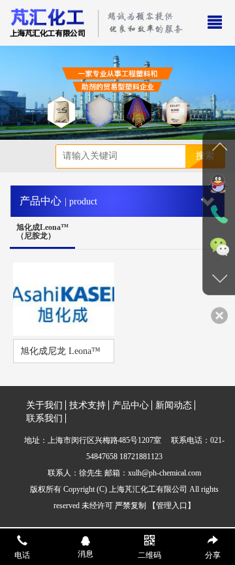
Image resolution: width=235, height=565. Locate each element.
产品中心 (130, 405)
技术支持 (87, 405)
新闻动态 (173, 405)
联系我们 (44, 418)
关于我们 (44, 405)
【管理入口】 (171, 505)
